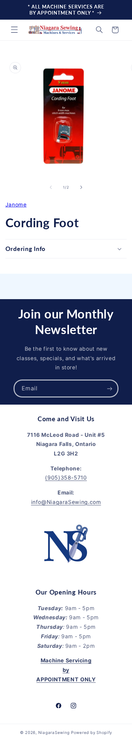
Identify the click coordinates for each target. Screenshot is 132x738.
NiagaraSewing (54, 732)
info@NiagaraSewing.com (66, 502)
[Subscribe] (109, 388)
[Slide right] (81, 187)
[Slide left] (50, 187)
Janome (16, 204)
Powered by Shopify (91, 732)
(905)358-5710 (66, 477)
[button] (14, 30)
